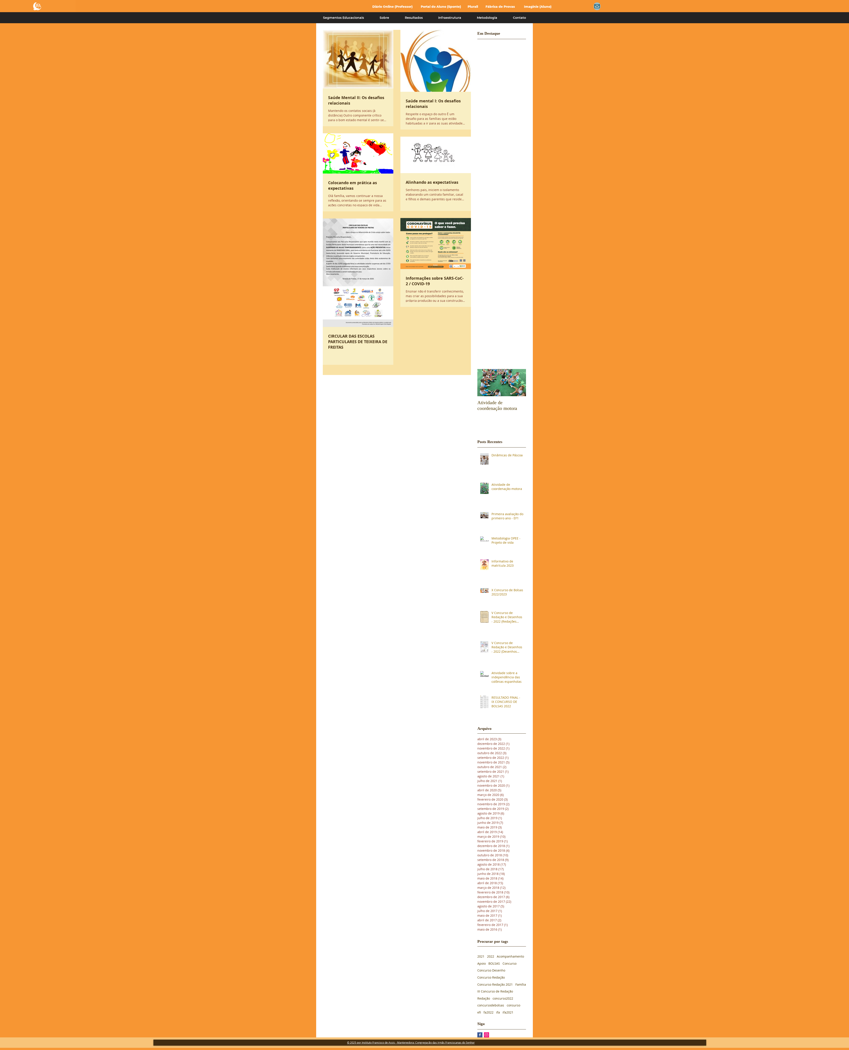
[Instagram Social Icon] (486, 1034)
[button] (343, 18)
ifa (498, 1012)
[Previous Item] (484, 382)
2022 (490, 956)
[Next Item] (519, 382)
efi (479, 1012)
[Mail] (597, 6)
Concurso (509, 963)
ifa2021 (508, 1012)
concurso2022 (503, 998)
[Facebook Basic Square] (479, 1034)
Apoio (481, 963)
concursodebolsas (490, 1005)
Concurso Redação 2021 (495, 984)
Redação (483, 998)
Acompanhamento (510, 956)
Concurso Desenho (491, 970)
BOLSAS (494, 963)
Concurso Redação (491, 977)
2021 (480, 956)
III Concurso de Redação (495, 991)
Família (520, 984)
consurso (513, 1005)
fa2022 (488, 1012)
